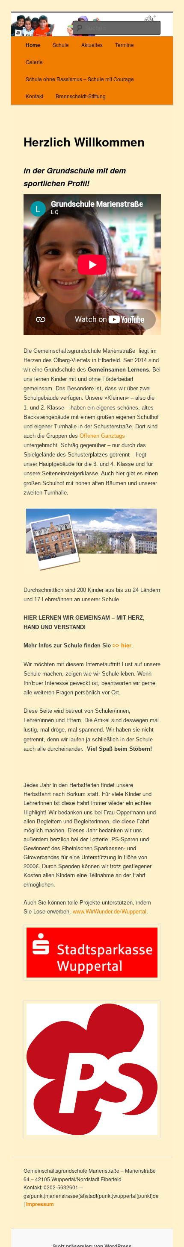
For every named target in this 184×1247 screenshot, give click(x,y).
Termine (124, 44)
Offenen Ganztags (102, 436)
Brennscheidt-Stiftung (81, 96)
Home (33, 45)
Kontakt (34, 96)
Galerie (34, 61)
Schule (61, 44)
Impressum (40, 1204)
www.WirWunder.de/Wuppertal (109, 911)
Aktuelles (92, 44)
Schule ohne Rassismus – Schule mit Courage (80, 78)
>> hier (122, 645)
